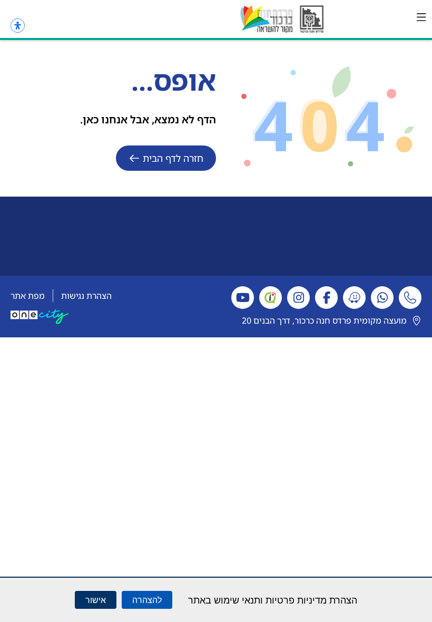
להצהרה (147, 600)
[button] (421, 17)
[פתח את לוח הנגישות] (17, 25)
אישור (95, 600)
